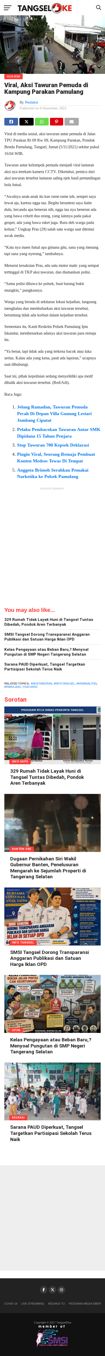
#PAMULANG (12, 686)
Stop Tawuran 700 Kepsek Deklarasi (53, 445)
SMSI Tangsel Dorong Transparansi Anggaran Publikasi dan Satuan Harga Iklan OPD (47, 637)
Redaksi (31, 102)
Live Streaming (32, 1303)
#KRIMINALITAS (86, 683)
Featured (30, 686)
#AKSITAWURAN (41, 683)
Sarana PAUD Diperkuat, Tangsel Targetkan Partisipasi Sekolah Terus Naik (44, 666)
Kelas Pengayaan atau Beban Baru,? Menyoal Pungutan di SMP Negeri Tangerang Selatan (46, 652)
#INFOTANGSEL (64, 683)
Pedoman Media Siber (85, 1303)
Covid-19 (10, 1303)
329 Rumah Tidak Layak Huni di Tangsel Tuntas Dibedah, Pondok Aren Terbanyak (48, 622)
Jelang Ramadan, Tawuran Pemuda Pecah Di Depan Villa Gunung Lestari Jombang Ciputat (54, 413)
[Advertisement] (52, 545)
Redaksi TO (56, 1303)
